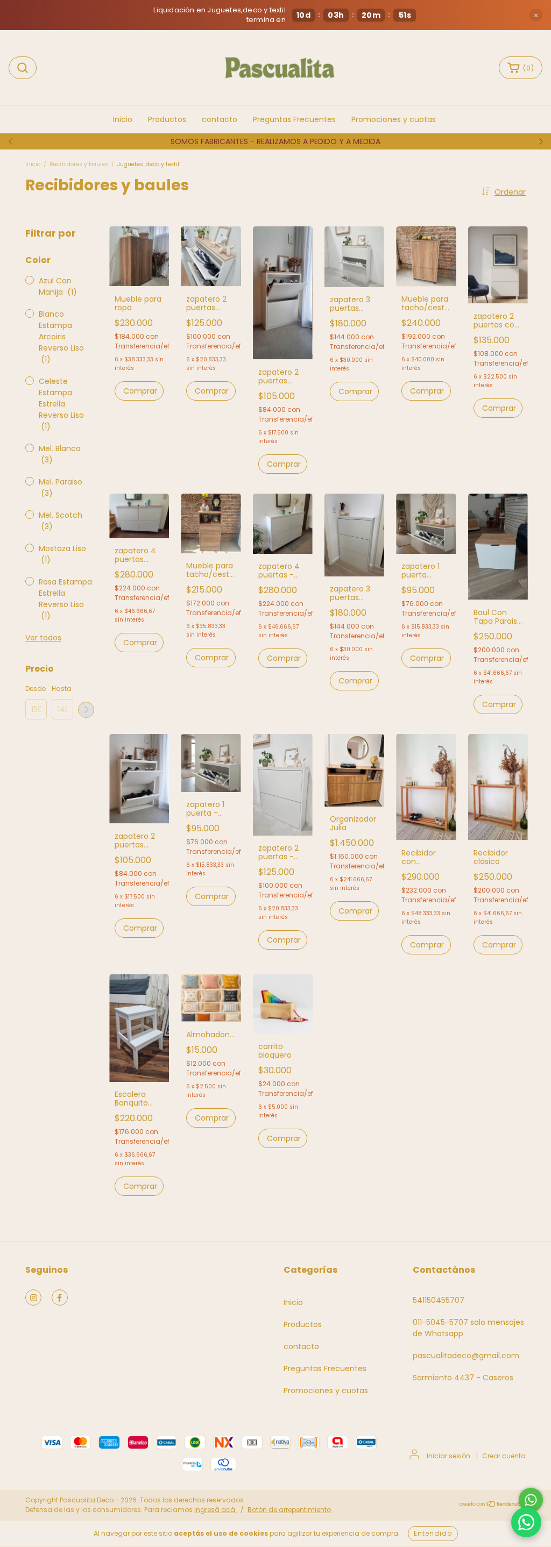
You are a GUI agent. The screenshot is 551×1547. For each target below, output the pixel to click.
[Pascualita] (526, 1522)
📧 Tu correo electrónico (348, 781)
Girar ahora (386, 846)
